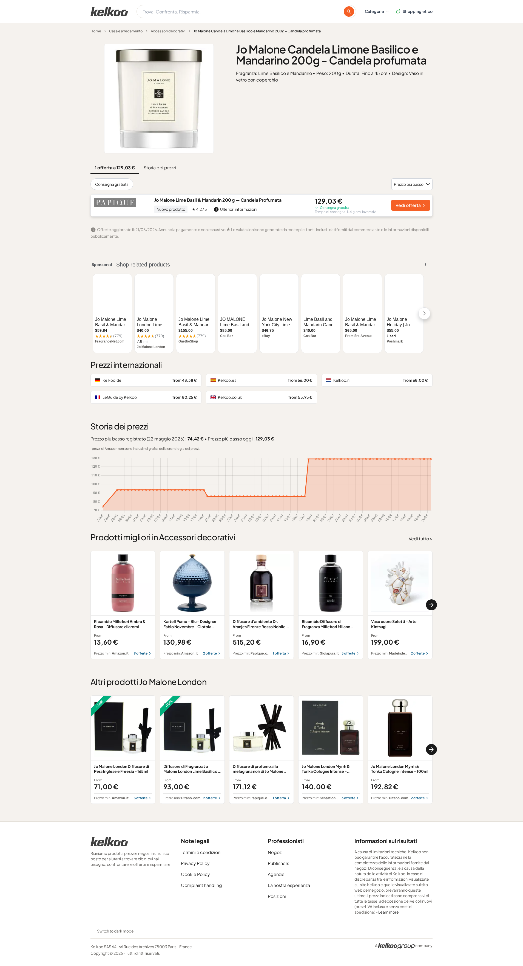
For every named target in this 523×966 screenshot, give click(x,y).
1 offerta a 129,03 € (115, 167)
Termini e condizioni (201, 852)
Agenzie (276, 874)
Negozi (275, 852)
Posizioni (277, 896)
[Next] (431, 604)
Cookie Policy (195, 874)
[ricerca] (349, 11)
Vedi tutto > (421, 538)
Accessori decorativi (168, 31)
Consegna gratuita (112, 184)
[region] (261, 604)
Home (95, 31)
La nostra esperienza (289, 885)
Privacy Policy (195, 863)
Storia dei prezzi (160, 167)
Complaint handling (201, 885)
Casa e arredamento (126, 31)
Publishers (278, 863)
